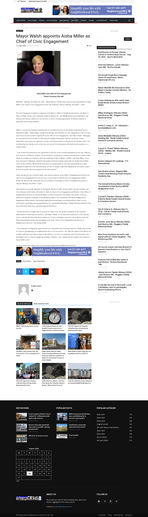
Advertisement (118, 515)
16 (49, 465)
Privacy (110, 515)
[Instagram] (110, 501)
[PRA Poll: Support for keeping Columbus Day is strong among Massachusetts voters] (80, 316)
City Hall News (27, 261)
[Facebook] (19, 271)
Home (18, 28)
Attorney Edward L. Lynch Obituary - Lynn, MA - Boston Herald (114, 66)
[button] (129, 20)
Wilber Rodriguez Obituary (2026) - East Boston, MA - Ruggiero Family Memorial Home (113, 115)
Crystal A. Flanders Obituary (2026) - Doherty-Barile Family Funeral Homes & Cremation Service (114, 198)
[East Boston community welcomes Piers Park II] (61, 427)
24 (19, 473)
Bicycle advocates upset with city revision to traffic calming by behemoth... (39, 427)
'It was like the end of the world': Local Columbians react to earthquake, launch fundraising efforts (114, 287)
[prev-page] (17, 389)
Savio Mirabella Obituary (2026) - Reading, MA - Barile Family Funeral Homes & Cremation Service (113, 138)
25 (24, 473)
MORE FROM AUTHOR (41, 304)
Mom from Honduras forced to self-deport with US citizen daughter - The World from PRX (114, 236)
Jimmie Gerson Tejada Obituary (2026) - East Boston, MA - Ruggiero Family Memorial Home (115, 274)
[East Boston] (31, 10)
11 (24, 465)
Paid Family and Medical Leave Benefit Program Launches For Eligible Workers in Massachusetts (53, 328)
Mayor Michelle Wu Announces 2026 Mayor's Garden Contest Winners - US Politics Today (114, 90)
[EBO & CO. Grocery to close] (21, 438)
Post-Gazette (73, 435)
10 (19, 465)
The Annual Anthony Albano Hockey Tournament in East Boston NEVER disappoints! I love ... (114, 186)
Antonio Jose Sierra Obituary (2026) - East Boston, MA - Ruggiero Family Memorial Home (114, 224)
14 (40, 465)
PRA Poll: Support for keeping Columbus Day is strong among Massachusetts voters (78, 328)
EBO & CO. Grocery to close (38, 436)
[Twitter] (26, 271)
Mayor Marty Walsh (39, 261)
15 (44, 465)
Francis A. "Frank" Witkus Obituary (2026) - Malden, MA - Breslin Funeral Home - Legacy (114, 150)
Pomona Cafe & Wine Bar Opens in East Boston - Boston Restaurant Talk (113, 262)
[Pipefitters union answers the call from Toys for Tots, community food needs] (28, 341)
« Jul (17, 481)
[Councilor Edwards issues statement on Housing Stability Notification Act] (80, 371)
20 (35, 469)
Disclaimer (102, 515)
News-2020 (25, 28)
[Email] (45, 271)
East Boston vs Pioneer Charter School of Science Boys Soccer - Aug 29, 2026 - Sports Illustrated (114, 54)
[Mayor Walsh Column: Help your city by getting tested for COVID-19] (80, 341)
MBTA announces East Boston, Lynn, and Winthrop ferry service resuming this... (79, 416)
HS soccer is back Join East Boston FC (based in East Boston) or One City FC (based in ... (115, 249)
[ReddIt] (39, 271)
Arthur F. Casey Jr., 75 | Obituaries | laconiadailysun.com (113, 126)
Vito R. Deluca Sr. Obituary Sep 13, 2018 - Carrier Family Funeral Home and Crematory (113, 211)
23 (49, 469)
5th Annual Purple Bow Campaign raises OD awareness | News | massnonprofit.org (112, 77)
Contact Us (128, 515)
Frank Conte (22, 45)
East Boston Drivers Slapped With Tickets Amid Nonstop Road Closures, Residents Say (114, 173)
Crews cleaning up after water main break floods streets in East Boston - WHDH (114, 102)
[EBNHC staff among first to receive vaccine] (28, 316)
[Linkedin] (32, 271)
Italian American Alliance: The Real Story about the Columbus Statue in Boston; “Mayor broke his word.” (53, 383)
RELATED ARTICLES (24, 304)
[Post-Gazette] (61, 436)
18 (24, 469)
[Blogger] (33, 290)
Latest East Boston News (106, 47)
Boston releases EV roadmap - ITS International (113, 162)
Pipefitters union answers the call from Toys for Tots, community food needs (27, 353)
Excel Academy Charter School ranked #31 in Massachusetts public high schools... (40, 416)
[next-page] (21, 389)
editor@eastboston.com (63, 507)
